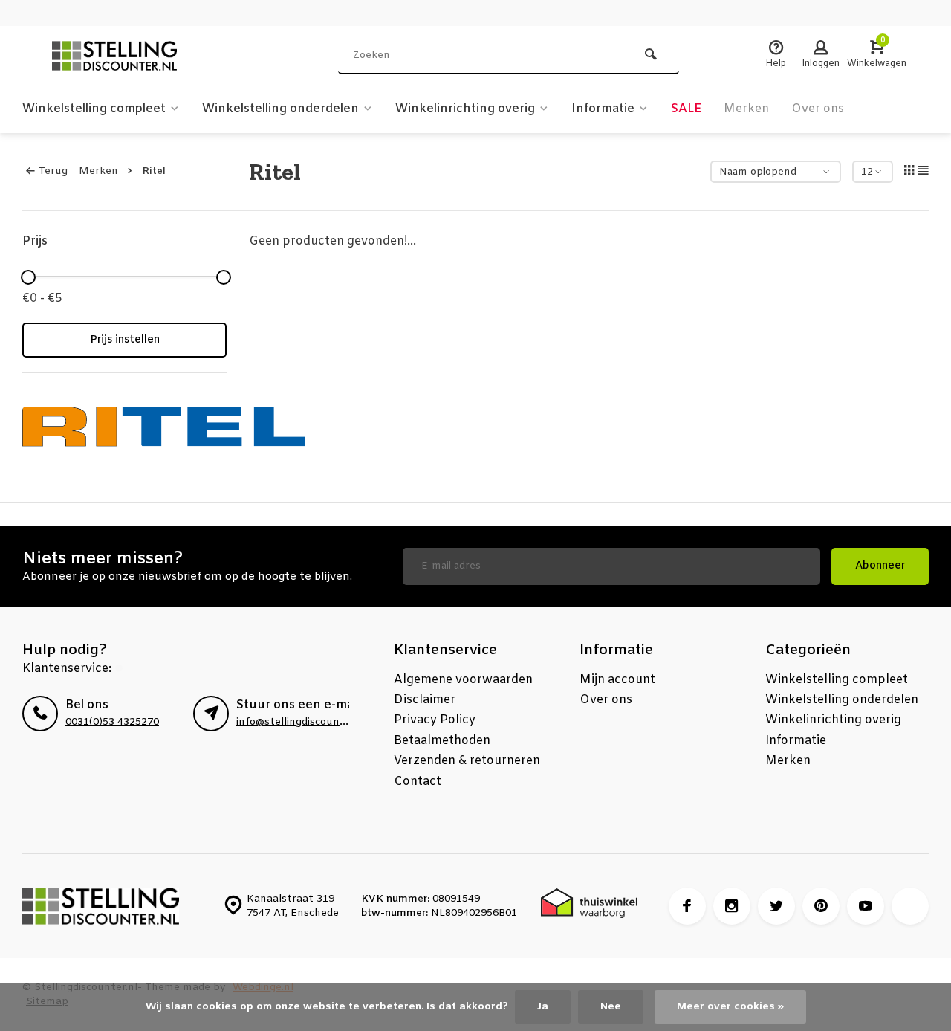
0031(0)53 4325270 (112, 722)
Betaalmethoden (442, 741)
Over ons (817, 109)
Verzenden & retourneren (467, 761)
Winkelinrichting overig (465, 109)
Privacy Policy (435, 720)
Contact (417, 781)
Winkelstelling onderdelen (280, 109)
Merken (746, 109)
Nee (610, 1007)
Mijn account (617, 680)
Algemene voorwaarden (463, 680)
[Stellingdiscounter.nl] (134, 55)
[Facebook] (687, 906)
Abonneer (880, 566)
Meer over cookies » (730, 1007)
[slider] (28, 277)
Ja (542, 1007)
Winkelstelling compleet (94, 109)
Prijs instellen (125, 340)
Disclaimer (424, 700)
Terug (53, 171)
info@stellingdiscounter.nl (301, 722)
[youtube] (865, 906)
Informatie (602, 109)
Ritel (154, 171)
